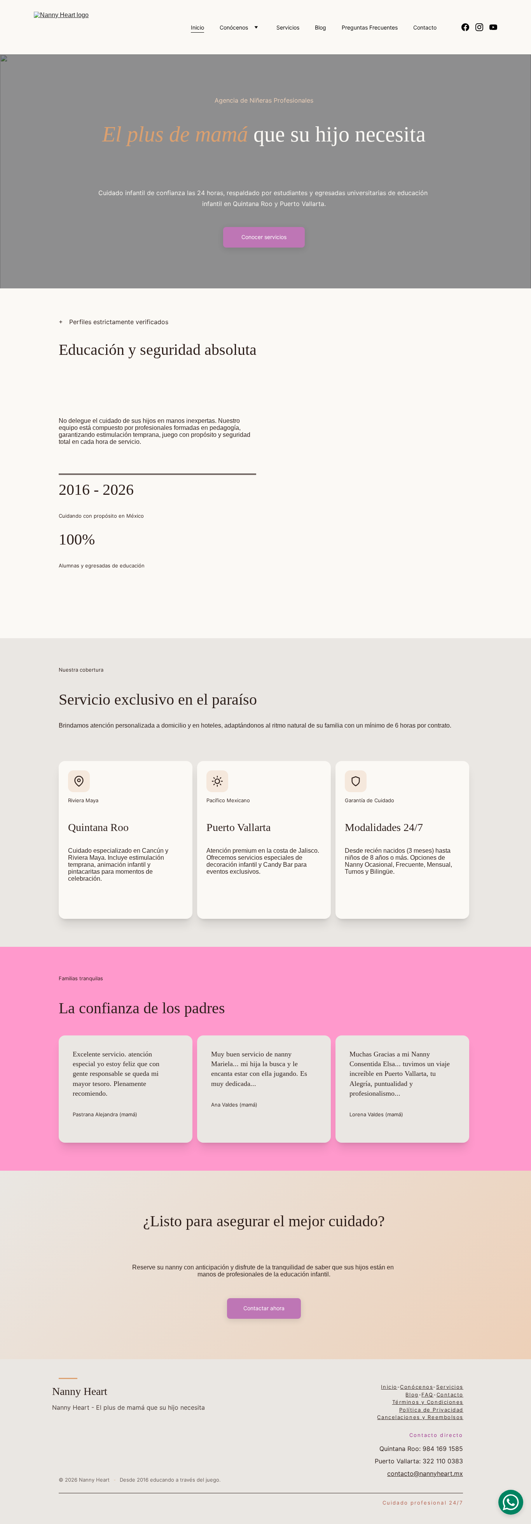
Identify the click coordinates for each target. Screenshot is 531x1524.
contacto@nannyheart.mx (425, 1473)
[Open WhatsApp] (510, 1502)
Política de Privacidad (431, 1410)
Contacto (425, 27)
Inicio (197, 27)
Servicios (287, 27)
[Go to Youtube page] (493, 27)
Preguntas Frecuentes (370, 27)
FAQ (427, 1394)
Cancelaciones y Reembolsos (420, 1417)
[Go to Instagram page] (482, 27)
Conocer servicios (263, 237)
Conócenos (234, 27)
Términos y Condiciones (427, 1402)
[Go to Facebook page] (468, 27)
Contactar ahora (264, 1308)
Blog (320, 27)
